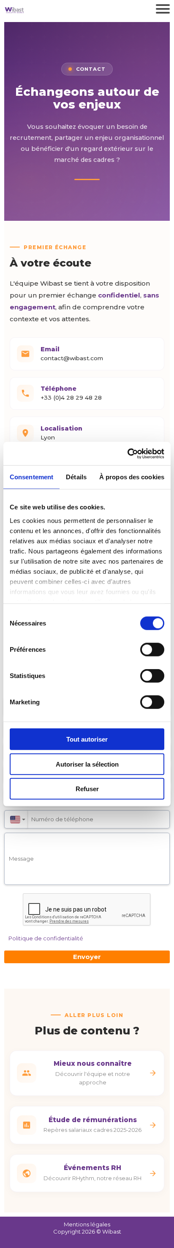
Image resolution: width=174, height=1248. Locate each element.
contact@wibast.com (72, 358)
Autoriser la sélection (87, 763)
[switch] (152, 649)
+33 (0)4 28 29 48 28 (71, 397)
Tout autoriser (87, 739)
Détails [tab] (76, 477)
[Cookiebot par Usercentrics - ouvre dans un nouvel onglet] (127, 453)
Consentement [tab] (31, 477)
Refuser (87, 788)
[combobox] (15, 819)
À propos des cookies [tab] (131, 477)
